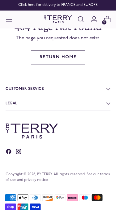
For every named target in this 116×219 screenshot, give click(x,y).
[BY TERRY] (58, 19)
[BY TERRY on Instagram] (19, 152)
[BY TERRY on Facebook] (9, 152)
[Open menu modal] (8, 19)
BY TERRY (44, 174)
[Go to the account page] (94, 19)
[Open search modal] (80, 19)
